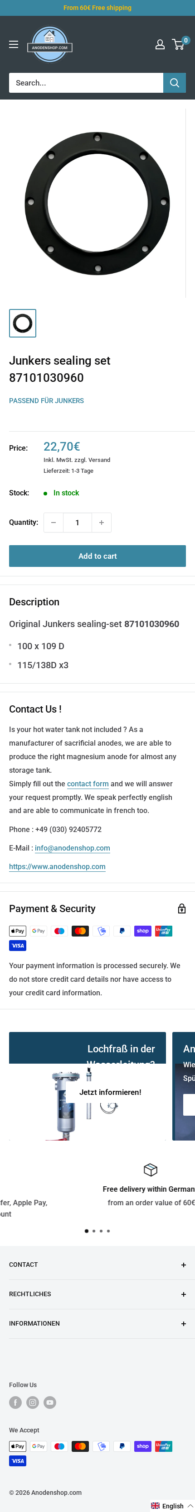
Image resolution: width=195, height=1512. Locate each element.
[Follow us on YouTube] (50, 1402)
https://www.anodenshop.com (57, 866)
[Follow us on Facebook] (15, 1402)
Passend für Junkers (46, 401)
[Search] (174, 83)
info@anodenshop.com (72, 848)
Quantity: (23, 522)
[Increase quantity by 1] (101, 522)
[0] (178, 44)
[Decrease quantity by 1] (53, 522)
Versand (99, 459)
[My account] (160, 44)
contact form (88, 784)
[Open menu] (13, 44)
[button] (172, 1506)
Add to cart (97, 556)
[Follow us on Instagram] (32, 1402)
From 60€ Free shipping (97, 7)
